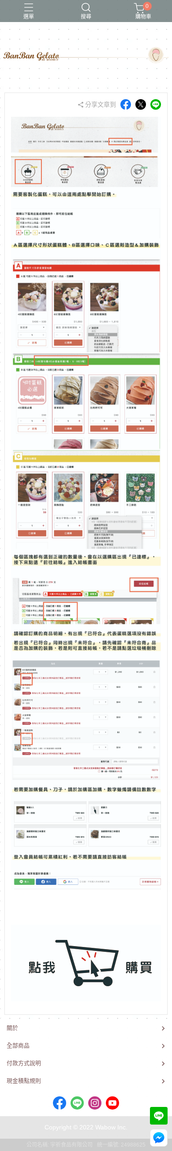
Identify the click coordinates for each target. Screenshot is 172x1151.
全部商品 (18, 1045)
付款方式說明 (24, 1063)
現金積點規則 (24, 1080)
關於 (12, 1028)
